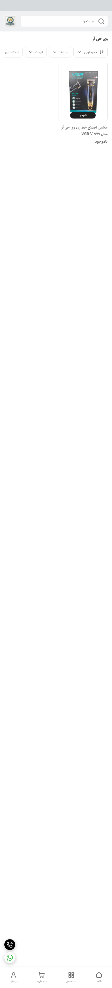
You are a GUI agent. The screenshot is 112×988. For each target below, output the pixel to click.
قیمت (39, 52)
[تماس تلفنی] (9, 944)
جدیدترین (90, 52)
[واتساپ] (9, 957)
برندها (64, 52)
